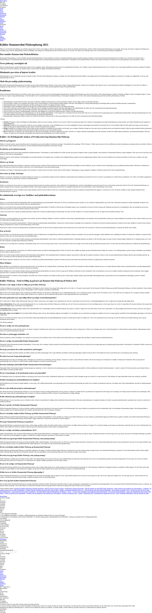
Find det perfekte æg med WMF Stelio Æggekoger (99, 488)
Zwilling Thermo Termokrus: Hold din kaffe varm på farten (42, 490)
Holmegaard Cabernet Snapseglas (74, 488)
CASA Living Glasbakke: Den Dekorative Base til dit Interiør (90, 491)
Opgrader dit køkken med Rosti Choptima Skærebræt (29, 488)
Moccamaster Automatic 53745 (120, 490)
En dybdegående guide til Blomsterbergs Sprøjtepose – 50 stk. (54, 491)
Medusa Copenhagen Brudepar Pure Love (71, 490)
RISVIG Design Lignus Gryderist (54, 488)
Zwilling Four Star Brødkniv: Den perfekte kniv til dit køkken (43, 493)
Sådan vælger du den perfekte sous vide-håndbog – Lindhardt (131, 488)
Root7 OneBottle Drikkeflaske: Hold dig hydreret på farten (132, 493)
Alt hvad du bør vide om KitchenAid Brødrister (97, 490)
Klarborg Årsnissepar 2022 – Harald (72, 493)
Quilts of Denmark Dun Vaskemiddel (15, 493)
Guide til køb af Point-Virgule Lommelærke (23, 491)
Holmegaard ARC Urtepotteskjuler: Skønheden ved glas (99, 493)
